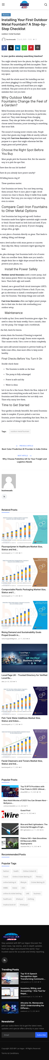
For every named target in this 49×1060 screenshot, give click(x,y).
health (16, 871)
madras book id (9, 904)
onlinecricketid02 (9, 806)
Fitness (39, 876)
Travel (5, 876)
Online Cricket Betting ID (22, 876)
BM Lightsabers (26, 830)
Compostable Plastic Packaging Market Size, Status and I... (24, 591)
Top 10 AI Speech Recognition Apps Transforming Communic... (33, 976)
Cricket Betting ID (37, 882)
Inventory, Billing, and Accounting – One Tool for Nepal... (33, 991)
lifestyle (23, 882)
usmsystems (25, 982)
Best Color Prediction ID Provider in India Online (24, 449)
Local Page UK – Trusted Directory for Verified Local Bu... (24, 676)
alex (3, 681)
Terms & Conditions (10, 1053)
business (37, 893)
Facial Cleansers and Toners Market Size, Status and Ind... (22, 762)
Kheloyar (19, 899)
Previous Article (26, 446)
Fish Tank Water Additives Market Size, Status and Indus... (21, 719)
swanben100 (25, 846)
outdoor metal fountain (20, 431)
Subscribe (41, 1035)
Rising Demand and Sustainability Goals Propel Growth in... (21, 633)
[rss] (5, 960)
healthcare (7, 899)
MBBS (5, 888)
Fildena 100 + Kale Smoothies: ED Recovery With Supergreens (34, 841)
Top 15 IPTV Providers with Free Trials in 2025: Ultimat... (33, 787)
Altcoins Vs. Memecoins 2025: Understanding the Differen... (32, 1005)
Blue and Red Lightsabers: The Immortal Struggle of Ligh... (34, 825)
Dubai (14, 888)
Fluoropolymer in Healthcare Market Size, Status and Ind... (22, 548)
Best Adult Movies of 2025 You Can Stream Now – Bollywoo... (25, 801)
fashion (6, 871)
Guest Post (25, 810)
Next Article (23, 455)
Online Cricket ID (29, 871)
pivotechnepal (25, 997)
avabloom (24, 1011)
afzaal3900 (24, 792)
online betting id (9, 882)
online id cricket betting (12, 893)
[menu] (3, 4)
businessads (7, 490)
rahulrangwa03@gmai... (10, 639)
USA (23, 888)
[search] (45, 4)
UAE (27, 893)
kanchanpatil (6, 553)
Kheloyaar (24, 904)
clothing (31, 899)
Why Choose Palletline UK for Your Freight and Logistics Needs (24, 460)
